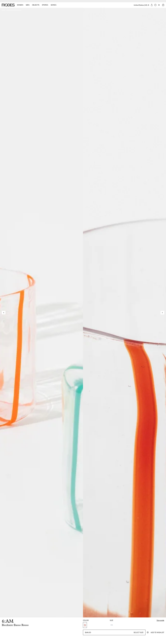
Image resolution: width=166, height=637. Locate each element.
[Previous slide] (3, 312)
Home (3, 10)
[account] (152, 5)
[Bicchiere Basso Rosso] (85, 625)
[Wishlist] (159, 5)
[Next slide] (162, 312)
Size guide (160, 620)
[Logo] (8, 5)
